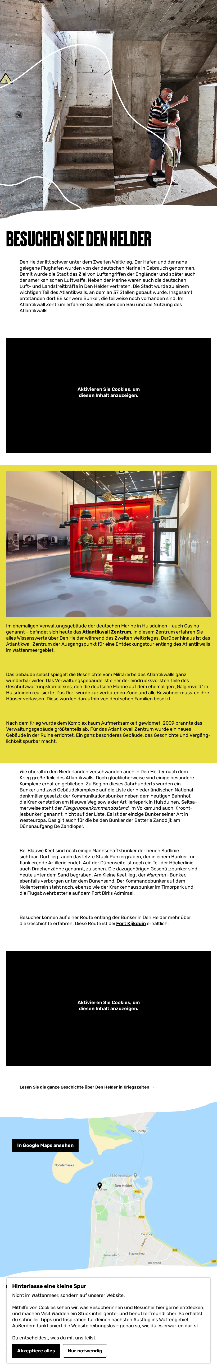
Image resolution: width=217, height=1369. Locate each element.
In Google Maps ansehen (45, 1145)
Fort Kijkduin (131, 923)
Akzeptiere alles (36, 1351)
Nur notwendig (85, 1351)
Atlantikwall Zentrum (106, 632)
